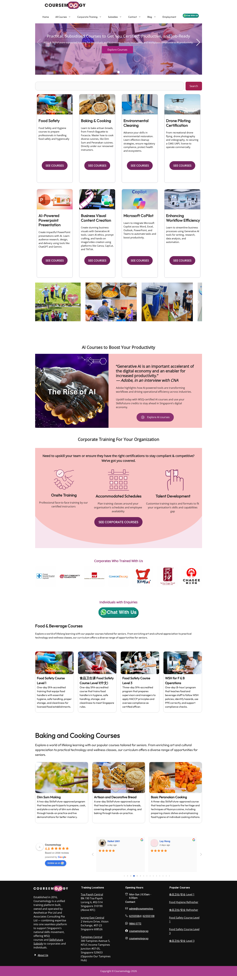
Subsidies (113, 16)
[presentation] (31, 576)
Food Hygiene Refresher (183, 902)
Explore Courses (117, 49)
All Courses (61, 16)
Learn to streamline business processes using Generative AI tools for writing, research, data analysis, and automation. (182, 235)
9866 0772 (135, 923)
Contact (132, 16)
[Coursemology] (57, 5)
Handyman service (118, 841)
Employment (169, 16)
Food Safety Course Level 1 (184, 919)
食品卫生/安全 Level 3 (181, 941)
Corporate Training (87, 16)
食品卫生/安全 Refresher (183, 910)
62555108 (148, 916)
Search (194, 86)
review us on (53, 862)
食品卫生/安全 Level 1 (181, 894)
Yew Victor (165, 841)
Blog (149, 16)
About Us (43, 955)
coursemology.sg (138, 931)
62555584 (135, 916)
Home (45, 16)
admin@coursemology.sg (143, 908)
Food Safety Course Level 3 (184, 931)
